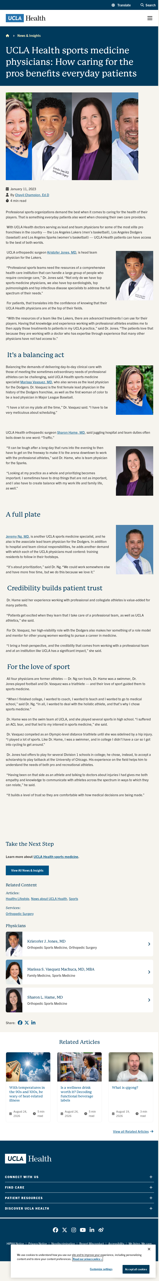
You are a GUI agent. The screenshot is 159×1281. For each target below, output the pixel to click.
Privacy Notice (37, 1243)
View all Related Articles (131, 1131)
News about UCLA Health (49, 898)
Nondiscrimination (63, 1243)
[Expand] (150, 1176)
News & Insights (29, 35)
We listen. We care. (141, 1243)
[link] (20, 1023)
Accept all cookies (136, 1269)
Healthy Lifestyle (17, 898)
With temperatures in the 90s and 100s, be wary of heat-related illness (27, 1094)
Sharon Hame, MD (71, 432)
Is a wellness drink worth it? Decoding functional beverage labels (77, 1094)
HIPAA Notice (15, 1243)
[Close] (149, 1249)
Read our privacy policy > (87, 1259)
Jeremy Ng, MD (17, 536)
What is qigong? (125, 1088)
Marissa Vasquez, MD (36, 382)
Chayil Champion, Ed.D (32, 195)
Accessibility (116, 1243)
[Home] (7, 35)
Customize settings (101, 1269)
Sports (73, 898)
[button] (121, 5)
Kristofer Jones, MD (61, 252)
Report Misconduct (91, 1243)
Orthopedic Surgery (20, 914)
